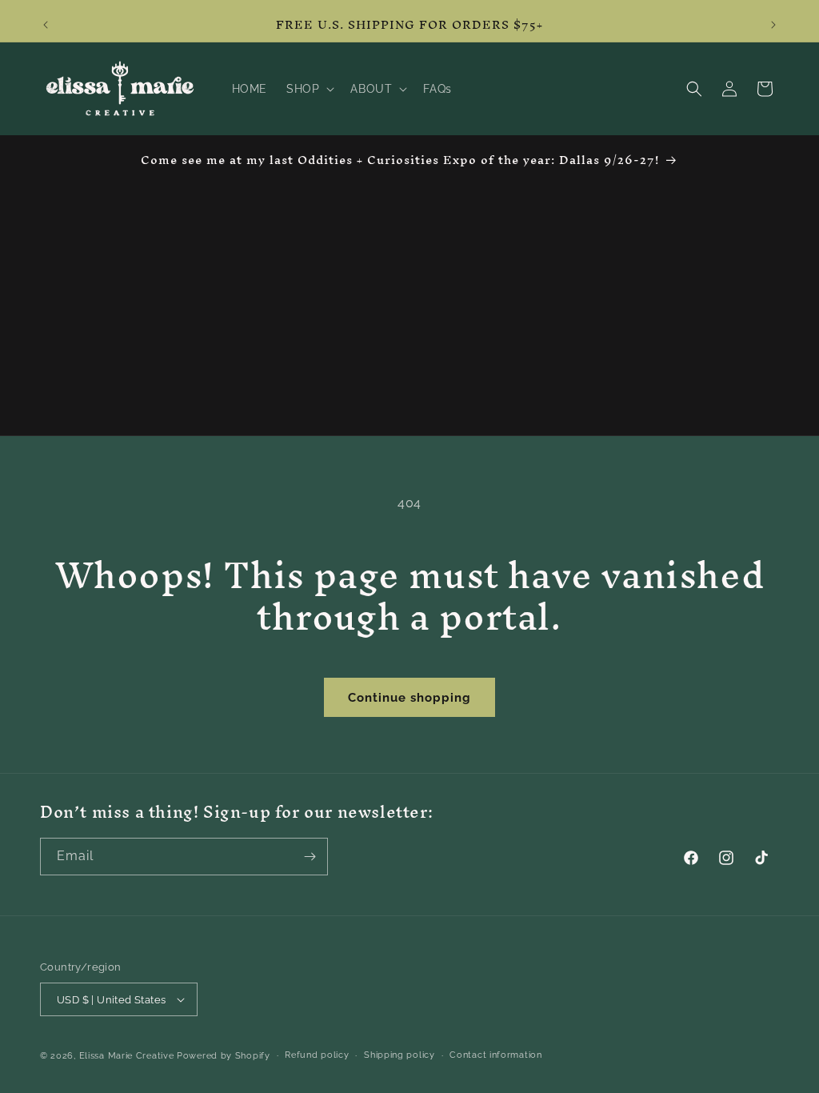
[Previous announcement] (45, 25)
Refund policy (317, 1055)
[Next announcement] (773, 25)
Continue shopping (409, 698)
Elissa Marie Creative (126, 1056)
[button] (309, 89)
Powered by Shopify (223, 1056)
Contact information (495, 1055)
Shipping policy (399, 1055)
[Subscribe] (309, 856)
